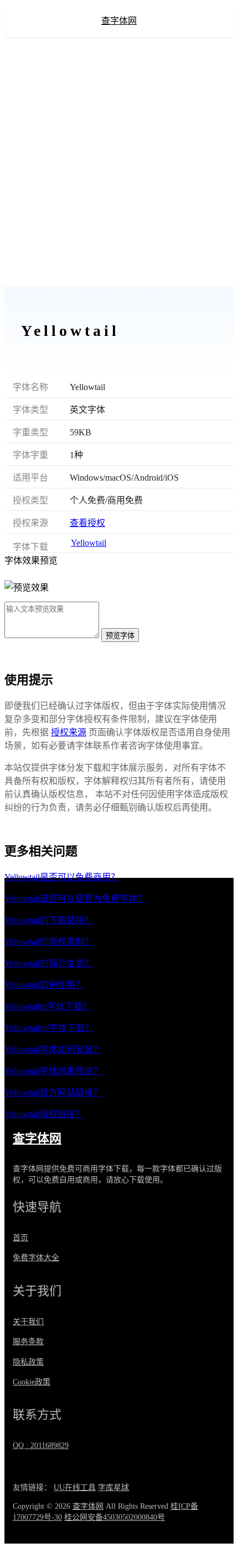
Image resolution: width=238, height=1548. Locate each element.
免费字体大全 (36, 1258)
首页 (20, 1238)
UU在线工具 (75, 1487)
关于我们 (28, 1322)
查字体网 (119, 20)
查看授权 (87, 523)
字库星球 (113, 1487)
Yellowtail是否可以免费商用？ (62, 877)
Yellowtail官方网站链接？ (53, 1092)
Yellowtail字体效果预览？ (53, 1071)
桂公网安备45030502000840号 (114, 1517)
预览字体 (120, 635)
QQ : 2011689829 (41, 1445)
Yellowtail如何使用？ (44, 984)
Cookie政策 (31, 1382)
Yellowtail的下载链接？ (48, 920)
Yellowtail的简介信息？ (48, 963)
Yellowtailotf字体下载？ (49, 1028)
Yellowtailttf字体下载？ (47, 1006)
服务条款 (28, 1342)
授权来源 (68, 732)
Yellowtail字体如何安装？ (53, 1049)
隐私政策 (28, 1362)
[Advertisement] (119, 162)
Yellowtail (88, 542)
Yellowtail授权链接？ (44, 1114)
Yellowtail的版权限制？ (48, 941)
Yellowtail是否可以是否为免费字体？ (75, 898)
